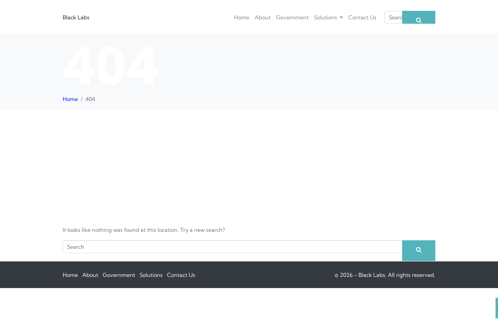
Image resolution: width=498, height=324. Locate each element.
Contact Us (362, 17)
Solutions (325, 17)
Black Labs (76, 17)
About (263, 17)
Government (292, 17)
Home (241, 17)
